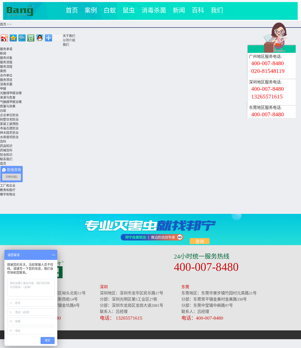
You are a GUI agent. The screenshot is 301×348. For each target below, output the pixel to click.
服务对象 (6, 57)
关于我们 (69, 35)
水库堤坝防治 (9, 137)
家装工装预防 (9, 124)
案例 (91, 10)
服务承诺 (6, 49)
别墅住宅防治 (9, 119)
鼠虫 (129, 10)
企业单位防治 (9, 115)
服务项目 (6, 79)
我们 (217, 10)
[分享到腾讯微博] (22, 37)
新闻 (179, 10)
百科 (198, 10)
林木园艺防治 (9, 132)
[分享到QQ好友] (39, 37)
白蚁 (110, 10)
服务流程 (6, 62)
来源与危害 (7, 97)
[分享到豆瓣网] (30, 37)
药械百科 (6, 150)
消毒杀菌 (153, 10)
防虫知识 (6, 154)
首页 (72, 10)
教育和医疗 (7, 190)
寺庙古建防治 (9, 128)
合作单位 (6, 75)
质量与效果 (7, 106)
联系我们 (6, 159)
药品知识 (6, 146)
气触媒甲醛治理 (11, 102)
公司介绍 (69, 40)
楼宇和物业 (7, 194)
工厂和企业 (7, 185)
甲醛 (3, 88)
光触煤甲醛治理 (11, 93)
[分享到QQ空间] (13, 37)
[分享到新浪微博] (4, 37)
